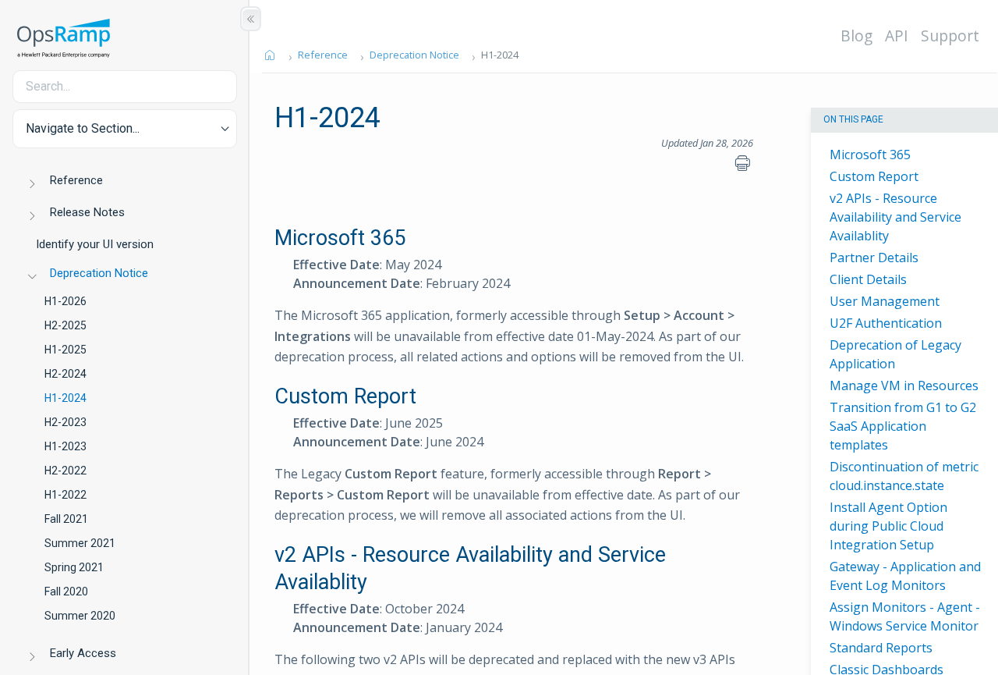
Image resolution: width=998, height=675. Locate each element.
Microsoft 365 (870, 154)
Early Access (83, 653)
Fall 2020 (66, 591)
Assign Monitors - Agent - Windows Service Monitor (905, 616)
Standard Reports (881, 647)
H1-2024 (65, 398)
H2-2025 (65, 325)
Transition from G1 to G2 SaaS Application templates (903, 426)
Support (950, 35)
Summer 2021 (79, 543)
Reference (76, 180)
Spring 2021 (74, 567)
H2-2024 (65, 374)
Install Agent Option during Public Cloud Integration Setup (888, 526)
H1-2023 (65, 446)
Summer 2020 (79, 615)
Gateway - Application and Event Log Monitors (905, 576)
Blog (856, 35)
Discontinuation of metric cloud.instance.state (904, 476)
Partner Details (874, 257)
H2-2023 (65, 422)
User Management (885, 301)
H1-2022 (65, 494)
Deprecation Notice (99, 273)
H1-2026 (65, 301)
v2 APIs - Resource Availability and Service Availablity (895, 217)
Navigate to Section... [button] (83, 128)
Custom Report (874, 176)
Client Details (868, 279)
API (896, 35)
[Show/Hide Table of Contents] (250, 18)
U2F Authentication (886, 323)
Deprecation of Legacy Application (895, 354)
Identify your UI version (95, 244)
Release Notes (87, 212)
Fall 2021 (66, 519)
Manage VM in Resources (904, 385)
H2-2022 (65, 470)
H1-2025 (65, 349)
